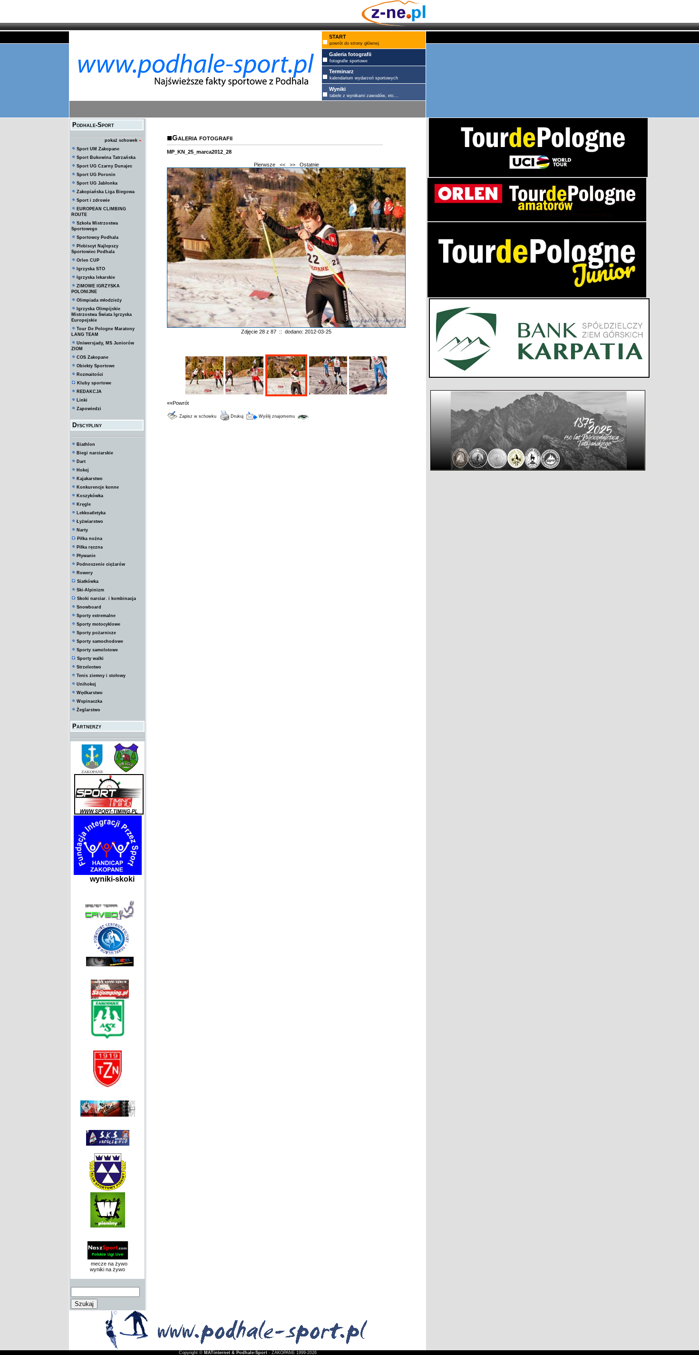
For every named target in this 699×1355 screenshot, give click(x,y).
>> (292, 164)
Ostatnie (309, 164)
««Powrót (178, 403)
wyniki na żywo (107, 1269)
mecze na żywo (107, 1264)
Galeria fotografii (202, 138)
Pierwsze (264, 164)
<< (282, 164)
